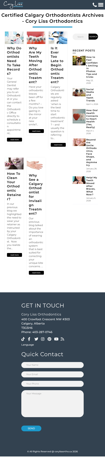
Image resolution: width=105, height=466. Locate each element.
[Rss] (63, 338)
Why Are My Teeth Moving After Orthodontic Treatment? (35, 65)
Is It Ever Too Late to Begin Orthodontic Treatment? (57, 65)
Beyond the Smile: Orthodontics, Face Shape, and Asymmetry (91, 152)
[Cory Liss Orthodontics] (13, 5)
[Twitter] (37, 338)
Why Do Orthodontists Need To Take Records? (14, 61)
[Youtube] (56, 338)
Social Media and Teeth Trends (90, 95)
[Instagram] (43, 338)
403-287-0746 (42, 332)
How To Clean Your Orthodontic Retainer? (14, 186)
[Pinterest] (50, 338)
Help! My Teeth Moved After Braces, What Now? (91, 186)
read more (14, 140)
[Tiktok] (24, 338)
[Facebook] (30, 338)
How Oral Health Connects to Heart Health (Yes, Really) (92, 119)
